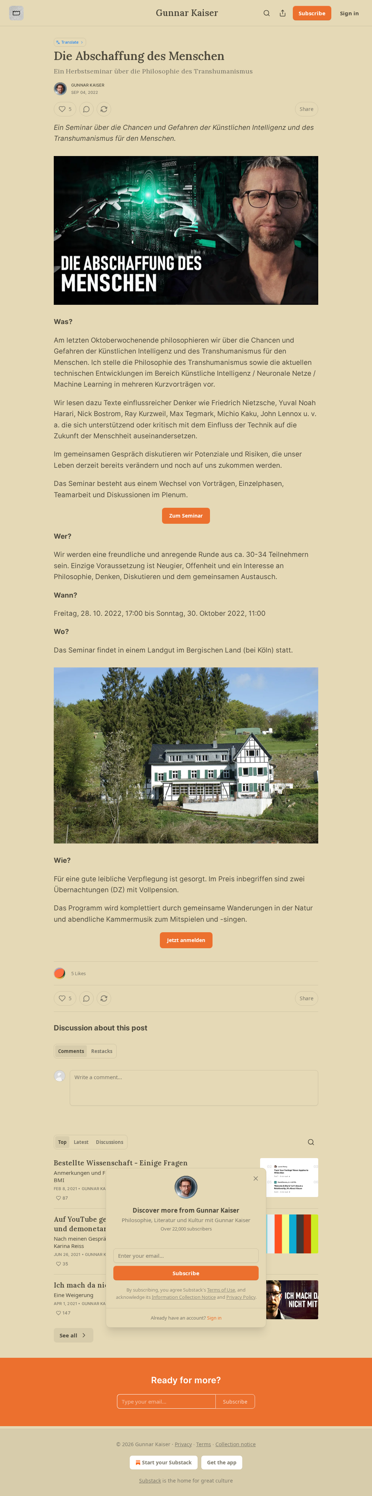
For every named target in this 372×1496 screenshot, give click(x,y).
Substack (150, 1480)
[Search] (266, 13)
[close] (256, 1178)
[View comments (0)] (86, 109)
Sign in (349, 13)
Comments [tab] (71, 1051)
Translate (69, 42)
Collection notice (235, 1444)
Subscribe (312, 13)
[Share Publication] (282, 13)
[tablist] (85, 1051)
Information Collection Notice (184, 1297)
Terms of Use (221, 1289)
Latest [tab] (81, 1142)
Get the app (221, 1462)
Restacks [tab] (101, 1051)
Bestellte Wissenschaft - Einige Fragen (121, 1162)
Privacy (183, 1444)
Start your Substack (167, 1462)
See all (68, 1335)
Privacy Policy (240, 1297)
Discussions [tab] (109, 1142)
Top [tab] (62, 1142)
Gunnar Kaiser (88, 85)
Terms (203, 1444)
